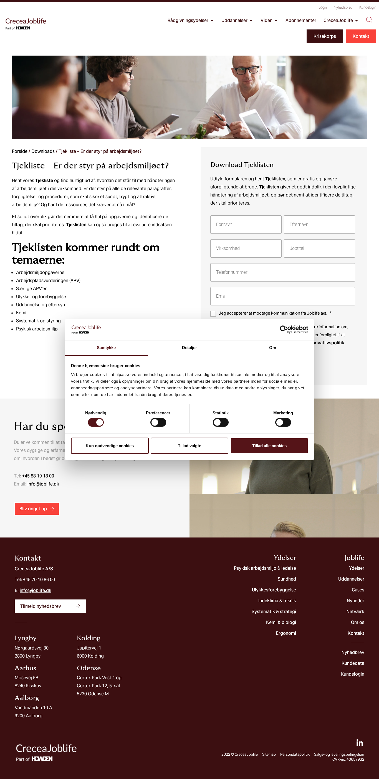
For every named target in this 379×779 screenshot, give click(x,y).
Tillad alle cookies (269, 445)
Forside (19, 151)
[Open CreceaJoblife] (356, 20)
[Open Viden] (276, 20)
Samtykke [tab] (106, 347)
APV (74, 280)
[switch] (158, 422)
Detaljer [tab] (189, 347)
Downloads (43, 151)
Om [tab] (272, 347)
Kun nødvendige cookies (110, 445)
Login (323, 7)
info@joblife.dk (43, 484)
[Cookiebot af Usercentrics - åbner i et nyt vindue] (284, 329)
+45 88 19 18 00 (38, 476)
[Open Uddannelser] (251, 20)
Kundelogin (367, 7)
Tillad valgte (189, 445)
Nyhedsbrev (343, 7)
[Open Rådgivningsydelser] (212, 20)
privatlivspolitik (328, 343)
